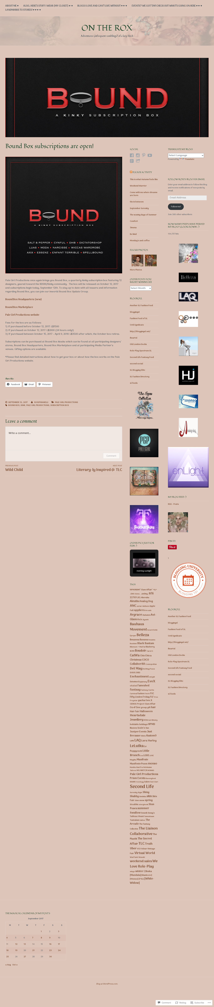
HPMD (151, 724)
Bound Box (14, 405)
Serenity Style (136, 792)
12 (16, 944)
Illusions (133, 728)
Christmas (136, 660)
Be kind (133, 234)
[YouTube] (150, 155)
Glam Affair (149, 704)
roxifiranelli (41, 402)
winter (139, 871)
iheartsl (133, 338)
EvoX (151, 681)
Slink (137, 800)
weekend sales (141, 861)
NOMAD (151, 770)
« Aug (8, 964)
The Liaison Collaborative (144, 831)
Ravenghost (151, 778)
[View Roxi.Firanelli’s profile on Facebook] (132, 155)
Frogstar (134, 700)
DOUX (133, 672)
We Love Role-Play (144, 864)
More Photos (136, 270)
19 (16, 950)
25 (7, 956)
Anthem (145, 606)
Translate (189, 159)
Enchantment (139, 676)
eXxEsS (133, 685)
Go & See (135, 707)
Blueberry (150, 646)
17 (59, 944)
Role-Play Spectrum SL (140, 350)
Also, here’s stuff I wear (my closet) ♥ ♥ (48, 6)
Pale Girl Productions (66, 402)
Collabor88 (137, 664)
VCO (139, 848)
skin (149, 796)
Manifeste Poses (139, 764)
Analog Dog (146, 601)
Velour (144, 848)
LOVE (152, 755)
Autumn (146, 615)
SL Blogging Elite (137, 370)
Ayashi (146, 619)
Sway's (151, 813)
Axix (139, 619)
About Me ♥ (12, 6)
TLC (141, 844)
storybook (143, 804)
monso (152, 763)
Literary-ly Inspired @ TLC (99, 468)
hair (153, 707)
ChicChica (145, 656)
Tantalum (134, 820)
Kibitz (143, 735)
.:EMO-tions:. (135, 594)
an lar (139, 606)
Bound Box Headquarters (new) (23, 300)
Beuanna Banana (139, 640)
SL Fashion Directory (139, 376)
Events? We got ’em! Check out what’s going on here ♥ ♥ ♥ (167, 6)
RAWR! (132, 781)
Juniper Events (138, 732)
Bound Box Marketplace (19, 307)
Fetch (147, 693)
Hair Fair (134, 711)
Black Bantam (145, 643)
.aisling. (144, 593)
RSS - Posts (173, 504)
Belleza (143, 635)
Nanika (133, 767)
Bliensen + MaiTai (137, 646)
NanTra (139, 767)
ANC (133, 606)
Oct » (15, 964)
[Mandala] (135, 875)
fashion (141, 693)
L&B (132, 741)
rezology (140, 782)
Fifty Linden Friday (140, 697)
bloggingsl (135, 312)
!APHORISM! (135, 589)
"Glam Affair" (146, 589)
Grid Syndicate (137, 325)
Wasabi (141, 857)
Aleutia (134, 601)
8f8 (151, 593)
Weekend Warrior (138, 186)
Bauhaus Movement (138, 627)
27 (25, 956)
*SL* (155, 589)
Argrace (136, 614)
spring (149, 800)
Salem (147, 781)
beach (150, 630)
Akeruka (145, 597)
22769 (133, 597)
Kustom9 (151, 736)
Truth (148, 844)
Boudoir (140, 650)
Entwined (134, 682)
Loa (141, 755)
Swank (144, 813)
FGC (152, 693)
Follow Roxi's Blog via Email (186, 179)
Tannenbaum (149, 816)
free (156, 697)
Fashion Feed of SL (138, 318)
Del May (136, 668)
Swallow (135, 813)
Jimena (133, 227)
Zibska (148, 871)
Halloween (146, 711)
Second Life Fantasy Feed (142, 357)
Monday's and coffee (140, 240)
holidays (143, 724)
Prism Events (137, 778)
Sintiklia (142, 796)
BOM (132, 651)
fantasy (135, 690)
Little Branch (139, 753)
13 (25, 944)
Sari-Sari (154, 782)
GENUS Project (137, 704)
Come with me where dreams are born (143, 194)
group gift (146, 707)
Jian (147, 728)
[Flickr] (138, 161)
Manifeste (142, 760)
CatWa (135, 655)
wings (132, 871)
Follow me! (176, 206)
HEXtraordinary (150, 720)
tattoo (142, 820)
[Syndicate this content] (131, 172)
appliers (139, 610)
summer (143, 808)
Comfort (134, 221)
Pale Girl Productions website (22, 315)
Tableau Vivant (137, 816)
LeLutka (137, 746)
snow (141, 800)
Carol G (150, 651)
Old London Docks (138, 344)
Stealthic (134, 804)
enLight (152, 677)
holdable (134, 724)
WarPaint (134, 857)
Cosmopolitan (151, 664)
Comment (111, 455)
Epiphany (143, 681)
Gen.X (149, 700)
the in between (137, 201)
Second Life (142, 787)
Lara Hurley (149, 740)
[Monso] (134, 879)
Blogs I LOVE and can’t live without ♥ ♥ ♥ (102, 6)
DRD (138, 672)
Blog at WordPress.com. (107, 984)
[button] (137, 565)
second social (136, 363)
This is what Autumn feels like (144, 179)
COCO (145, 660)
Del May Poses (149, 669)
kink (23, 405)
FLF (152, 697)
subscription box (59, 405)
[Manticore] (146, 875)
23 (50, 950)
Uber (133, 848)
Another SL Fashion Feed (141, 305)
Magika (133, 759)
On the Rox (107, 28)
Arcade (148, 610)
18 (7, 950)
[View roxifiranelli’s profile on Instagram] (138, 155)
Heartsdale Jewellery (137, 717)
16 (50, 944)
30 (50, 956)
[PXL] (141, 879)
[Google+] (132, 161)
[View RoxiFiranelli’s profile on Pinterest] (143, 155)
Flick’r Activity (142, 172)
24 (59, 950)
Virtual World (144, 853)
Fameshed (143, 686)
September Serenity (139, 208)
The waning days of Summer (143, 214)
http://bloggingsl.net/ (140, 331)
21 (33, 950)
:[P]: (139, 597)
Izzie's (141, 728)
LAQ (137, 740)
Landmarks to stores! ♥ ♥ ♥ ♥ (23, 10)
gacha (141, 700)
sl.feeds (134, 383)
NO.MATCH (142, 770)
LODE (146, 755)
